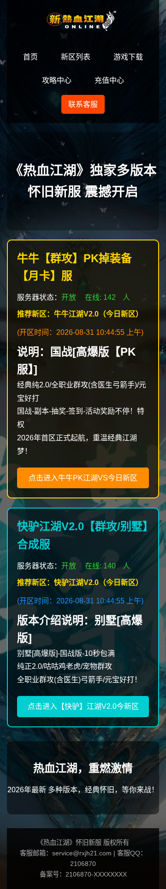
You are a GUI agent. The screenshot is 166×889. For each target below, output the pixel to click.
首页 (30, 57)
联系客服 (83, 104)
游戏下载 (128, 57)
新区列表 (75, 57)
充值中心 (109, 80)
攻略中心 (56, 80)
